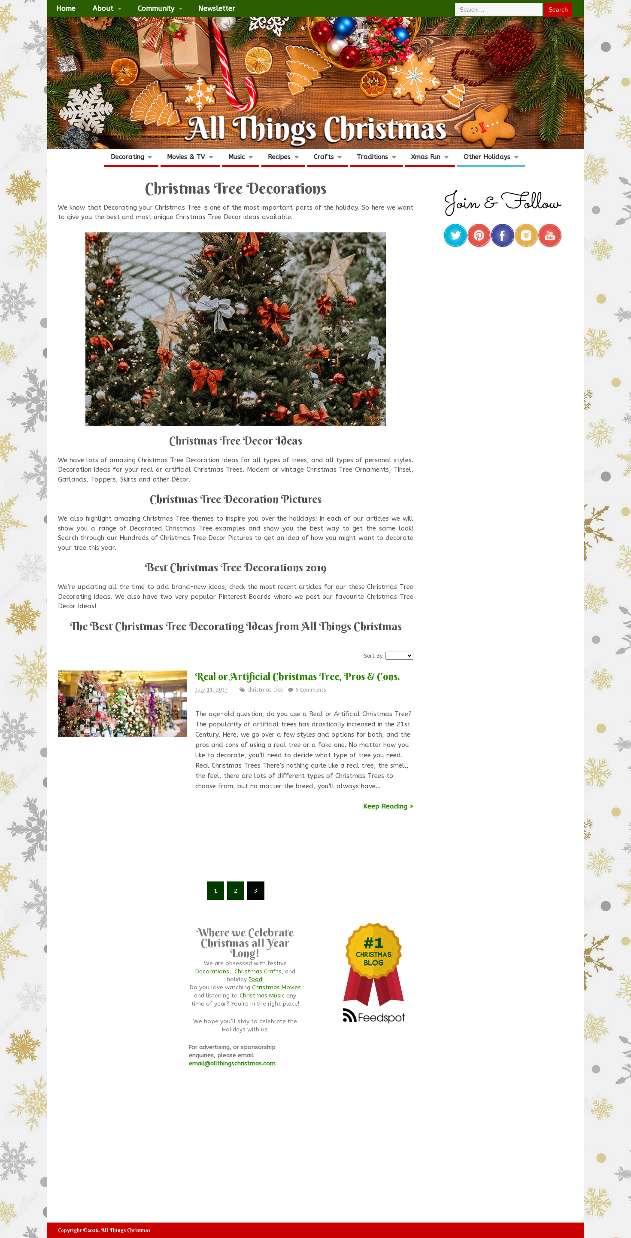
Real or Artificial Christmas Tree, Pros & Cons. (297, 676)
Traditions (372, 157)
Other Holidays (487, 157)
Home (66, 8)
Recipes (279, 157)
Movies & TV (186, 157)
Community (156, 8)
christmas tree (265, 690)
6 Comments (310, 690)
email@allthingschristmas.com (232, 1063)
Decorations (212, 971)
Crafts (324, 157)
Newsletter (216, 8)
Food (255, 979)
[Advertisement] (235, 851)
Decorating (127, 157)
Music (236, 157)
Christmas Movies (276, 987)
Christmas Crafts (258, 971)
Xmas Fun (425, 157)
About (103, 8)
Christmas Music (262, 995)
